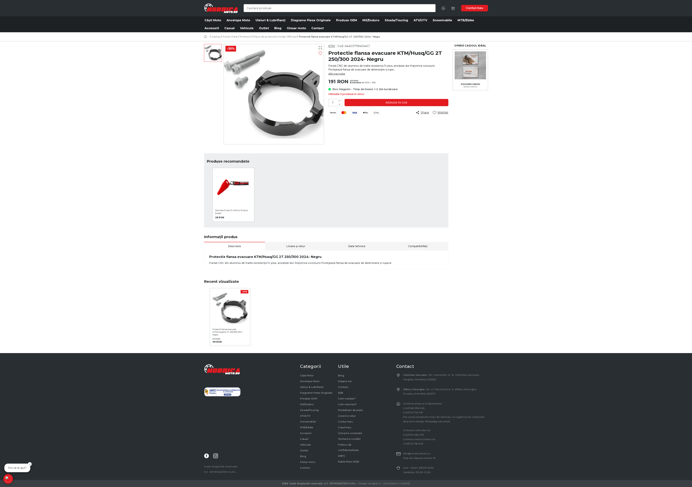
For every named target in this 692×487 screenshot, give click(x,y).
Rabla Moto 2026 (348, 461)
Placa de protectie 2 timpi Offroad (275, 36)
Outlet (304, 450)
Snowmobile (308, 421)
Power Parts (230, 36)
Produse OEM (308, 398)
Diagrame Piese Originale (316, 392)
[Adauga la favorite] (320, 53)
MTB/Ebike (306, 427)
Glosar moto (307, 462)
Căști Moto (307, 375)
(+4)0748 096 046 (414, 408)
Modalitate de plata (350, 410)
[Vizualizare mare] (320, 48)
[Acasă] (206, 36)
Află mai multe (336, 73)
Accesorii (306, 433)
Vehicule (305, 444)
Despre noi (345, 381)
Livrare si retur (347, 415)
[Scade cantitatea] (339, 104)
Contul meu (345, 421)
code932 (404, 483)
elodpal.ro (374, 483)
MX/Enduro (307, 404)
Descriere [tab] (234, 246)
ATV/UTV (305, 415)
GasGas (215, 36)
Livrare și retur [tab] (295, 246)
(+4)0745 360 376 (413, 434)
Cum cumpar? (347, 398)
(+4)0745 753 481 (413, 412)
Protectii (245, 36)
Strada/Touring (309, 410)
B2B (340, 392)
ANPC (341, 455)
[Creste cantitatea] (339, 101)
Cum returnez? (347, 404)
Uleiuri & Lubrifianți (311, 387)
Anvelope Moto (310, 381)
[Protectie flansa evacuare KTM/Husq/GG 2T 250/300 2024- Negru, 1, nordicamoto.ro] (213, 53)
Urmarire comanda (350, 433)
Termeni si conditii (349, 438)
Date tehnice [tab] (356, 246)
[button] (8, 479)
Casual (304, 438)
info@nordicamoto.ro (416, 453)
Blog (303, 456)
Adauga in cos (396, 102)
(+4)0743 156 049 (413, 443)
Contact (305, 467)
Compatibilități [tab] (417, 246)
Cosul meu (344, 427)
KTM (331, 46)
